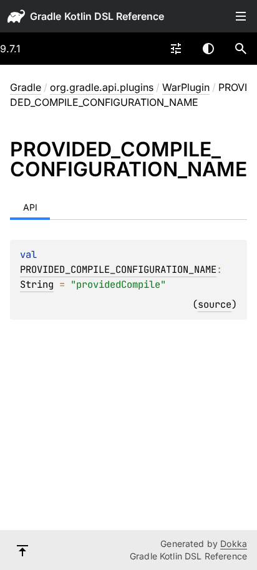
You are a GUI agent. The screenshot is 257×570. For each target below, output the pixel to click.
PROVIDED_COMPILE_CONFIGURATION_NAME (118, 269)
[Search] (241, 48)
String (37, 284)
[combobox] (176, 48)
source (214, 304)
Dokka (233, 543)
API (30, 207)
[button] (241, 48)
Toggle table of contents (241, 16)
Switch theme (208, 48)
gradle (45, 16)
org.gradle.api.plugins (101, 87)
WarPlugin (186, 87)
